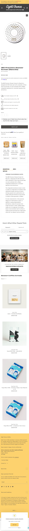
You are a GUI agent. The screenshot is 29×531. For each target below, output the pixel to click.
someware (16, 457)
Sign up (12, 120)
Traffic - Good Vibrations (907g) (14, 151)
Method (5, 171)
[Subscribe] (26, 482)
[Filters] (5, 231)
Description (6, 169)
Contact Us (3, 463)
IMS (2, 64)
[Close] (1, 519)
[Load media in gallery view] (3, 55)
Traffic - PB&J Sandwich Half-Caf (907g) (6, 152)
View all (2, 278)
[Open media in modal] (27, 15)
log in (16, 120)
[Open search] (2, 231)
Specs (14, 169)
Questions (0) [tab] (21, 227)
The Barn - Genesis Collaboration (22, 152)
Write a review (14, 238)
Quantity (2, 112)
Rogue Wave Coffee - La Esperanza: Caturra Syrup (14, 425)
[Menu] (2, 8)
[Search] (24, 8)
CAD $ (14, 510)
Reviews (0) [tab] (8, 227)
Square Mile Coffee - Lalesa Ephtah (14, 351)
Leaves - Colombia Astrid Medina (14, 313)
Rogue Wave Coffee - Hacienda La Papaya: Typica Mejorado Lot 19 (14, 388)
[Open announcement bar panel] (27, 2)
